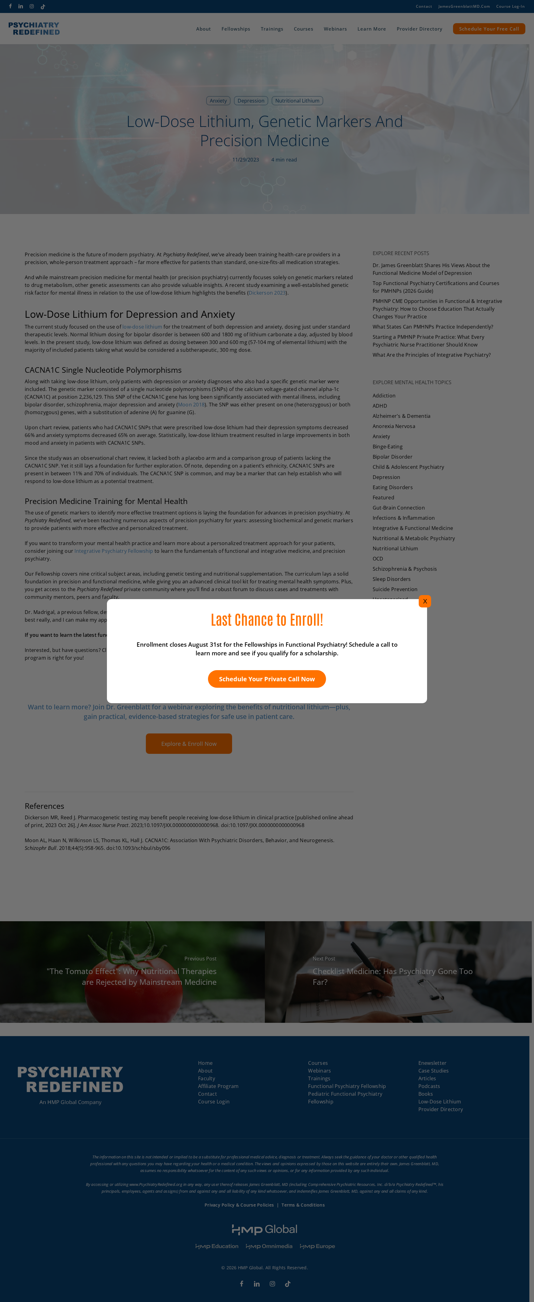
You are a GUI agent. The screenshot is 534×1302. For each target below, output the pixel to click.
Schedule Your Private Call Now (267, 679)
